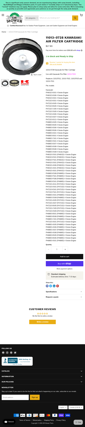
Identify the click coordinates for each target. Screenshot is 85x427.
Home (4, 32)
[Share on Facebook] (47, 286)
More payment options (64, 269)
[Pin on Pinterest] (57, 286)
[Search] (75, 18)
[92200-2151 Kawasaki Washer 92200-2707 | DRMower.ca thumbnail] (25, 83)
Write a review (42, 322)
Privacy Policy (61, 420)
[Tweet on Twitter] (50, 286)
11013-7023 (71, 74)
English (62, 407)
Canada (75, 407)
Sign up (35, 397)
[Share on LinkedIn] (54, 286)
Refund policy (37, 420)
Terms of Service (24, 420)
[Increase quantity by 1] (65, 249)
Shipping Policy (49, 420)
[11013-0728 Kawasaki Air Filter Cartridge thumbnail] (5, 83)
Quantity (49, 244)
